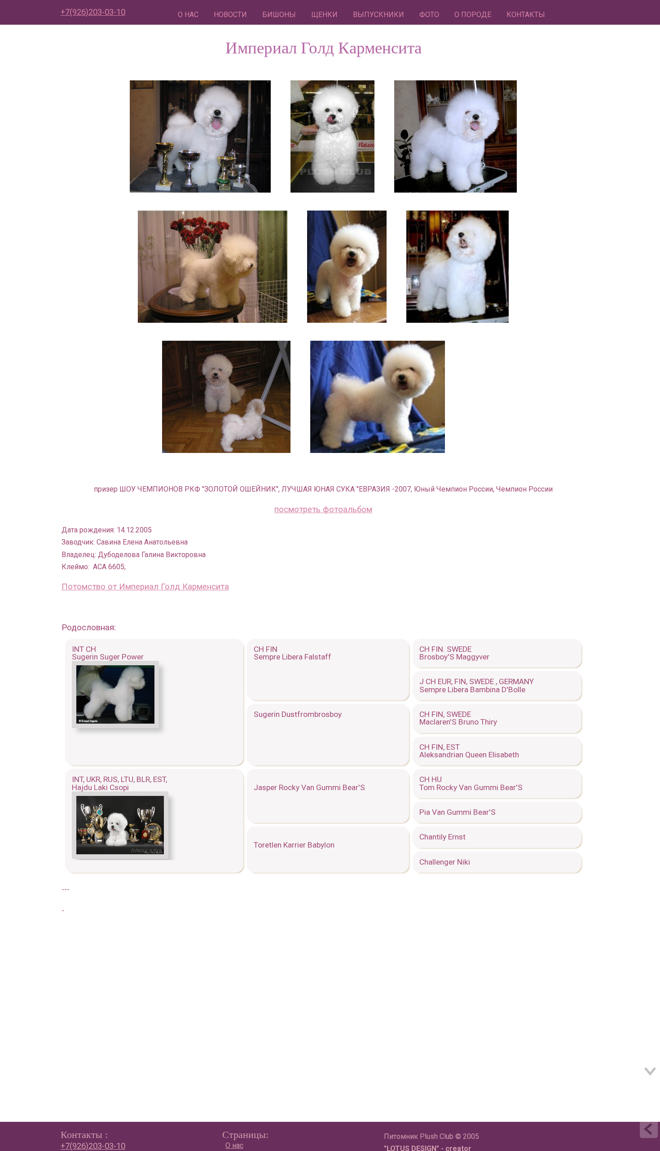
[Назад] (648, 1131)
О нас (234, 1145)
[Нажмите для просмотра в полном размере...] (115, 725)
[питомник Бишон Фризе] (200, 134)
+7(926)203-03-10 (93, 12)
